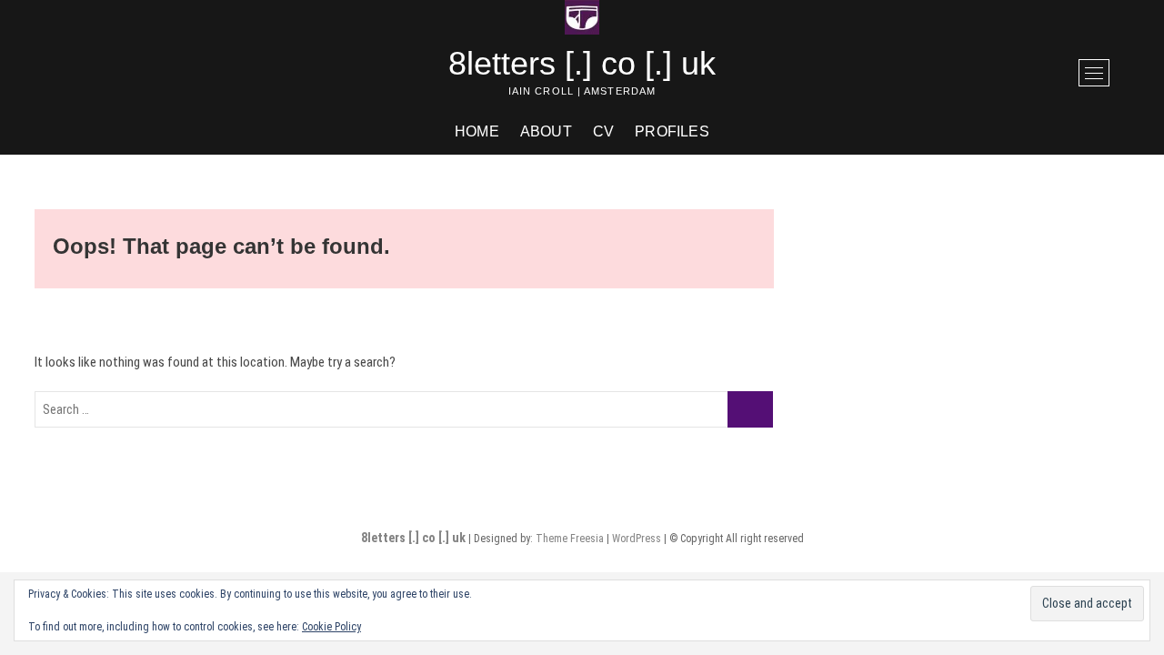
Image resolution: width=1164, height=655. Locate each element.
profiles (672, 131)
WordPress (636, 538)
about (546, 131)
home (477, 131)
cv (603, 131)
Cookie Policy (331, 626)
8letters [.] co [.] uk (582, 63)
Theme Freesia (570, 538)
